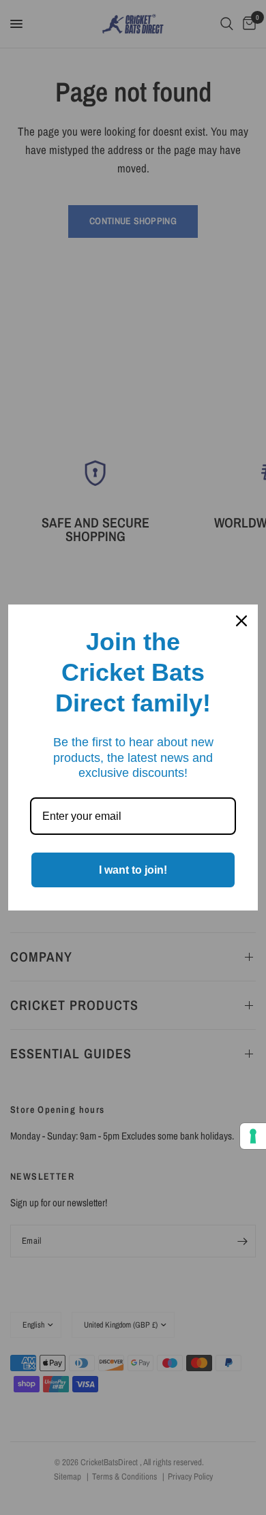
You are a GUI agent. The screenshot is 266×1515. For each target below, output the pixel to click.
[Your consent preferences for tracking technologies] (253, 1136)
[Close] (241, 621)
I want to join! (133, 870)
